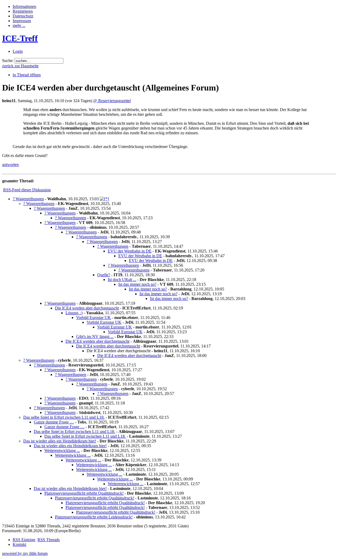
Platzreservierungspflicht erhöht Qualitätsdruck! (84, 493)
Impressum (22, 20)
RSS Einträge (24, 539)
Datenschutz (23, 16)
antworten (10, 164)
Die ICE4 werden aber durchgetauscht (87, 308)
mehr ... (19, 25)
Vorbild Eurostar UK (93, 317)
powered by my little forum (25, 553)
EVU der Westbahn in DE (130, 251)
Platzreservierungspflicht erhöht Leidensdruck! (94, 517)
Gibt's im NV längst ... (95, 336)
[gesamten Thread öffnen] (104, 199)
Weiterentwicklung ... (62, 450)
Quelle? (103, 275)
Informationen (24, 6)
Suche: (7, 60)
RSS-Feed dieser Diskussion (27, 190)
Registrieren (23, 11)
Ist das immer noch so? (137, 284)
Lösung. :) (74, 313)
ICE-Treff (20, 38)
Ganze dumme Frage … (54, 422)
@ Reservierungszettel (112, 100)
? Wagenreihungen (28, 199)
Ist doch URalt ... (122, 279)
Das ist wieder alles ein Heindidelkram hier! (59, 441)
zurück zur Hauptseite (20, 66)
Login (18, 51)
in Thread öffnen (27, 75)
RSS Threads (48, 539)
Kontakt (19, 544)
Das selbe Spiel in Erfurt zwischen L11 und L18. (64, 417)
